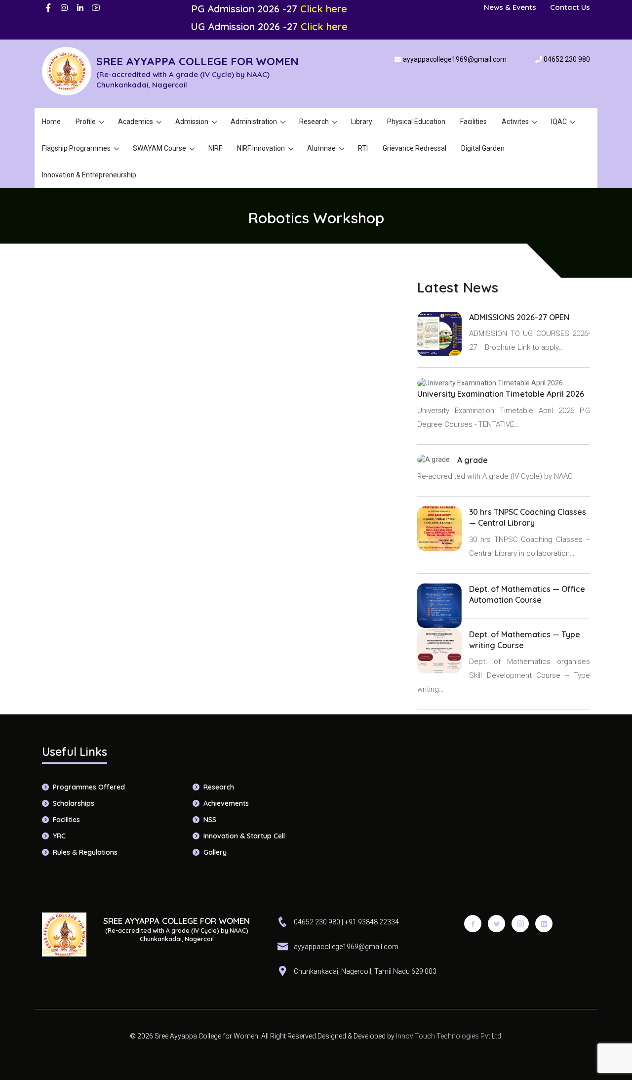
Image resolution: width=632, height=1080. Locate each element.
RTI (363, 148)
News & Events (510, 7)
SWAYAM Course (159, 148)
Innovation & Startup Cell (244, 835)
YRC (59, 835)
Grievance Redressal (414, 148)
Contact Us (570, 7)
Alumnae (321, 148)
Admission (191, 121)
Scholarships (73, 803)
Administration (254, 121)
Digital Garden (483, 148)
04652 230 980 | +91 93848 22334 (346, 922)
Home (51, 121)
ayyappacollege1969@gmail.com (455, 59)
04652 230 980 (567, 59)
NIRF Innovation (261, 148)
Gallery (215, 852)
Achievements (226, 803)
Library (361, 121)
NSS (209, 819)
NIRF (215, 148)
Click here (323, 8)
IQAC (559, 121)
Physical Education (416, 121)
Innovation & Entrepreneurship (89, 175)
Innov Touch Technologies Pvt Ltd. (449, 1036)
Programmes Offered (89, 787)
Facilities (473, 121)
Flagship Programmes (76, 148)
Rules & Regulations (85, 852)
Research (314, 121)
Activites (515, 121)
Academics (135, 121)
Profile (86, 121)
